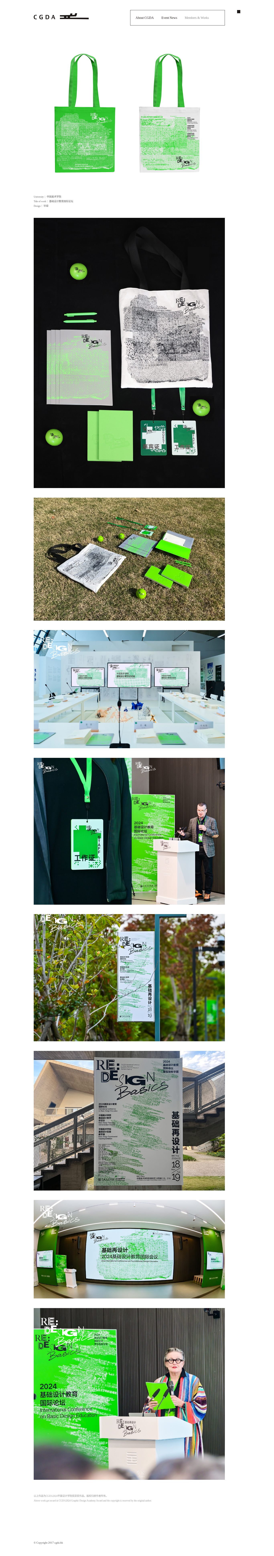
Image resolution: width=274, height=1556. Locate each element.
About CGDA (145, 17)
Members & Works (197, 17)
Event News (169, 17)
